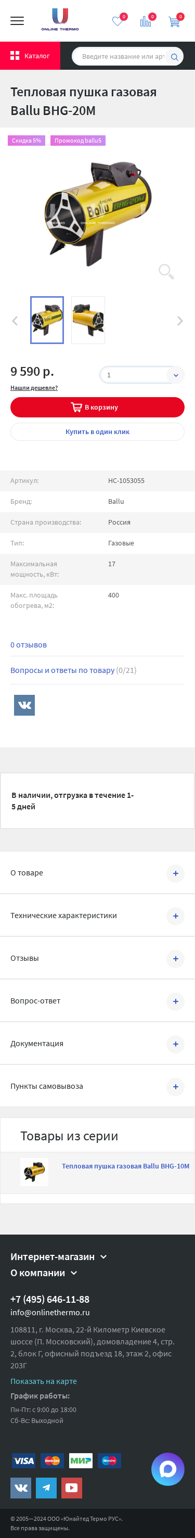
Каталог (37, 55)
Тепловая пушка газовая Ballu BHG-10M (125, 1166)
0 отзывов (28, 644)
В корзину (101, 407)
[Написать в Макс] (168, 1469)
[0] (117, 21)
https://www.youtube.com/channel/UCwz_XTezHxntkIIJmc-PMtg (71, 1488)
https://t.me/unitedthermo (46, 1488)
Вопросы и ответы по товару (73, 670)
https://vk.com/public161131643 (20, 1488)
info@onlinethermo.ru (50, 1312)
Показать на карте (43, 1381)
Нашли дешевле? (34, 387)
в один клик (97, 431)
